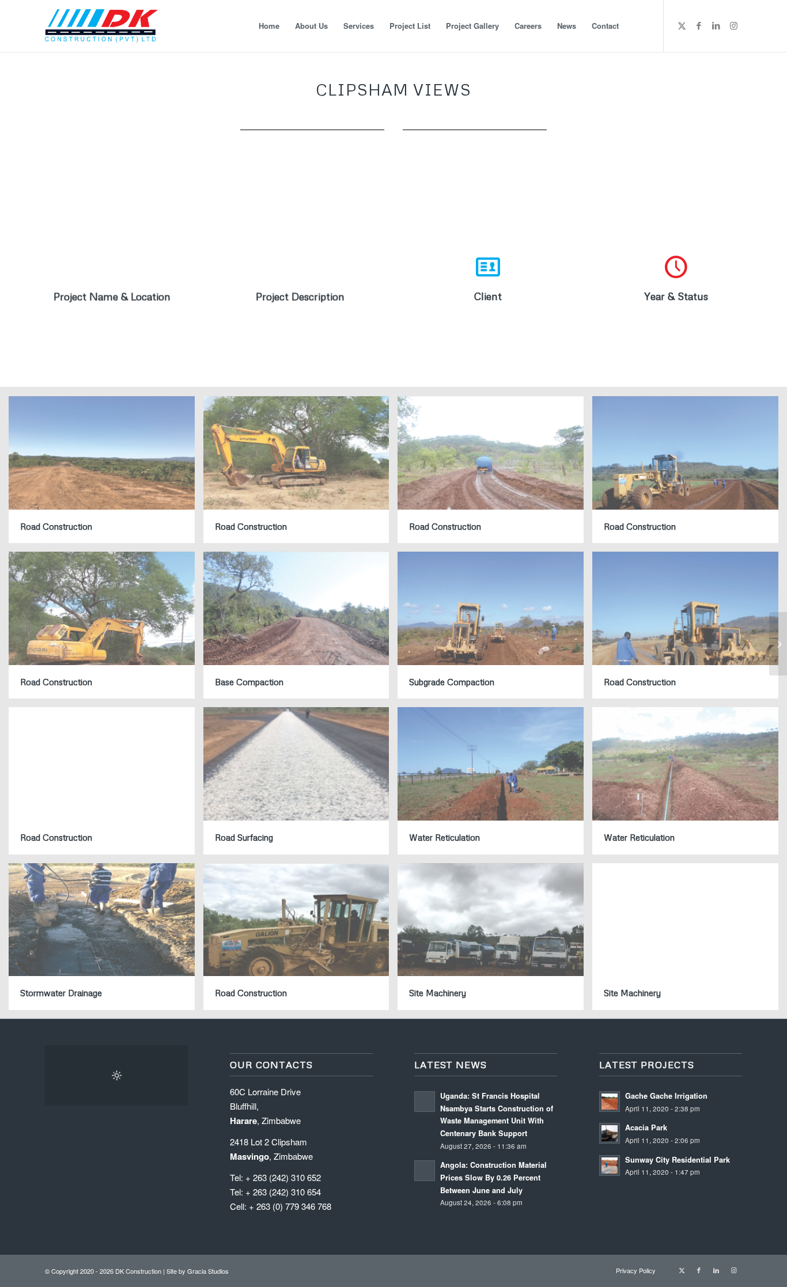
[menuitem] (269, 26)
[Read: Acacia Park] (609, 1133)
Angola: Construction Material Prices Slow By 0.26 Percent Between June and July (493, 1177)
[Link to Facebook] (698, 25)
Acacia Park (646, 1127)
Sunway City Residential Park (677, 1160)
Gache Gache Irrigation (666, 1096)
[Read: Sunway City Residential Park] (609, 1165)
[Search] (637, 26)
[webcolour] (101, 26)
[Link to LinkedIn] (716, 25)
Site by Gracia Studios (198, 1270)
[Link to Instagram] (733, 25)
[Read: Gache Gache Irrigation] (609, 1101)
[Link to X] (681, 25)
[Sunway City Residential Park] (778, 643)
